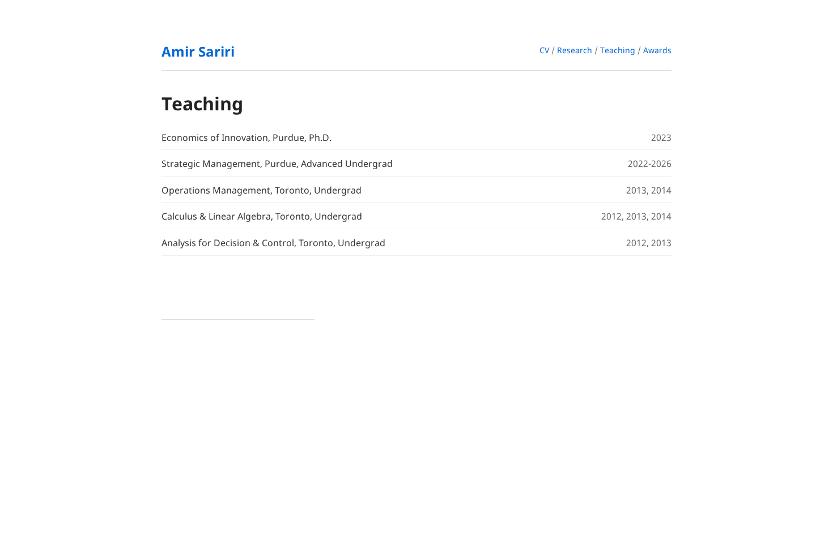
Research (574, 50)
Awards (657, 50)
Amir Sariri (198, 51)
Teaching (617, 50)
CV (544, 50)
